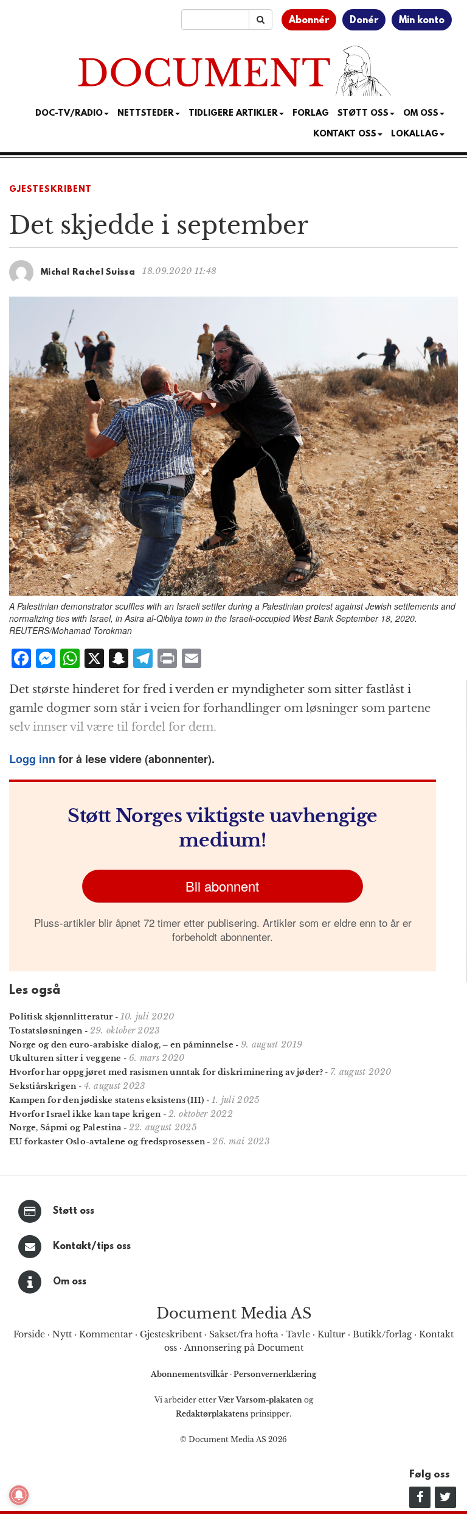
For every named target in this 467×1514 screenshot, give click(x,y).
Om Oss (420, 113)
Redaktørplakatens (212, 1413)
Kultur (331, 1334)
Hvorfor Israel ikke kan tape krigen (85, 1114)
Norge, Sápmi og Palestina (65, 1127)
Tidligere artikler (233, 113)
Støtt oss (73, 1211)
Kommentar (106, 1334)
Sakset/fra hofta (243, 1334)
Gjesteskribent (50, 190)
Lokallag (414, 134)
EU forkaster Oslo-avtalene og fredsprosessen (107, 1141)
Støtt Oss (363, 113)
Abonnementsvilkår (190, 1374)
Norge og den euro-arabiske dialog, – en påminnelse (121, 1045)
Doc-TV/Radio (69, 113)
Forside (29, 1334)
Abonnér (309, 20)
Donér (364, 20)
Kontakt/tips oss (92, 1246)
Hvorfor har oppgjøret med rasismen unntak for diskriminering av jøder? (166, 1072)
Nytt (62, 1334)
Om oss (69, 1281)
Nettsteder (145, 113)
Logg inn (32, 759)
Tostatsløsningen (46, 1031)
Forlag (310, 113)
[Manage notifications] (19, 1495)
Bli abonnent (222, 885)
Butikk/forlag (382, 1334)
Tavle (298, 1334)
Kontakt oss (344, 134)
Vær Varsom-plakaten (260, 1399)
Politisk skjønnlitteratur (61, 1017)
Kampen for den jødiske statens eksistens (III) (106, 1100)
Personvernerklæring (275, 1374)
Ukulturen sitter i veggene (65, 1058)
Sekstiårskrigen (43, 1086)
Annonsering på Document (243, 1347)
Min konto (422, 20)
